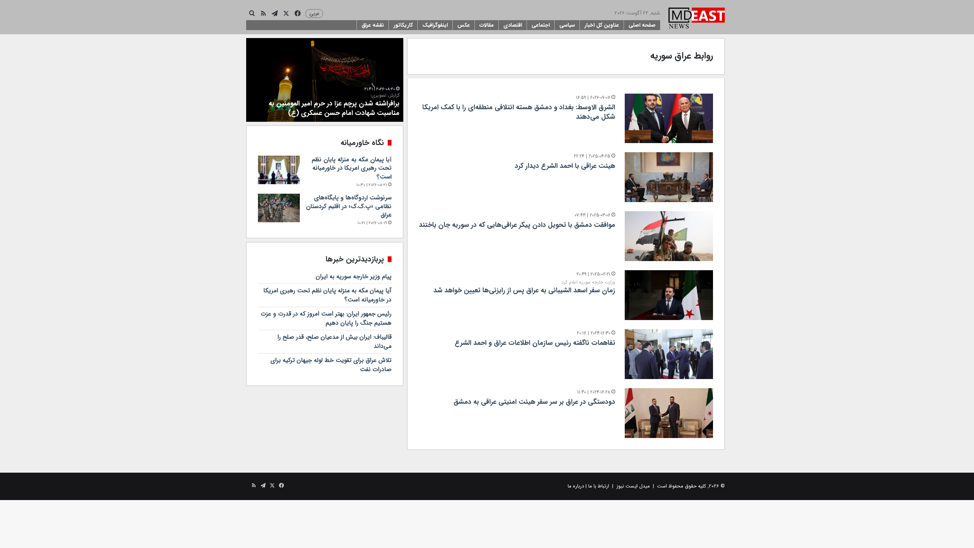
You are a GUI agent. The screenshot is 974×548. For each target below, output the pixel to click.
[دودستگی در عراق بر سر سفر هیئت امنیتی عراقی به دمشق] (669, 413)
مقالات (486, 25)
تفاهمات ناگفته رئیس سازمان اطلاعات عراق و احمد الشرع (535, 343)
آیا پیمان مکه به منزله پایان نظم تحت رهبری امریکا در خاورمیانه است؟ (352, 168)
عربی (314, 14)
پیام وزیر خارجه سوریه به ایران (354, 276)
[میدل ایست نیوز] (696, 19)
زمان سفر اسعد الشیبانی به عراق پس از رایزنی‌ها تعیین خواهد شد (524, 287)
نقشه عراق (372, 25)
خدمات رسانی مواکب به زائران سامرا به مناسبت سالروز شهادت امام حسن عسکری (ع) (332, 105)
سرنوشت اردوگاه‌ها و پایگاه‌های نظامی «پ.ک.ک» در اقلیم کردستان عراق (349, 206)
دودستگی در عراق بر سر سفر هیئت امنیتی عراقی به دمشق (534, 402)
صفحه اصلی (642, 25)
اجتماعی (541, 25)
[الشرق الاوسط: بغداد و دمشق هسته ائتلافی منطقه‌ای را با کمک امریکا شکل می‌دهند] (669, 118)
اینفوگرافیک (435, 25)
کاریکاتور (403, 25)
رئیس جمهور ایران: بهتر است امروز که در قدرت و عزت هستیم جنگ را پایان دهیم (326, 318)
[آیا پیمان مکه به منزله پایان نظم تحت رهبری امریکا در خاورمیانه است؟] (279, 170)
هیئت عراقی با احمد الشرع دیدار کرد (565, 166)
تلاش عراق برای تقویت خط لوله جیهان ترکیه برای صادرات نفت (331, 364)
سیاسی (567, 25)
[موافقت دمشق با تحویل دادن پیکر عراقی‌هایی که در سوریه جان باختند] (669, 236)
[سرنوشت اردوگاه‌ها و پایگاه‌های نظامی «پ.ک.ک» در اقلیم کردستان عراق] (279, 208)
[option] (324, 80)
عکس (463, 25)
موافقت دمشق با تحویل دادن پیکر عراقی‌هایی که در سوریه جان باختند (517, 225)
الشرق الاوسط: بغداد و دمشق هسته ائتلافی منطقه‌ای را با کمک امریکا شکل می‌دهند (518, 112)
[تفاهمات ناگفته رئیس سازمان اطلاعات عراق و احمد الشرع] (669, 354)
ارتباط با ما (598, 486)
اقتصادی (512, 25)
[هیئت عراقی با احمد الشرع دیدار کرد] (669, 177)
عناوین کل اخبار (601, 25)
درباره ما (576, 486)
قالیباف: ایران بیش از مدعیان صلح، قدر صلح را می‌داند (334, 341)
